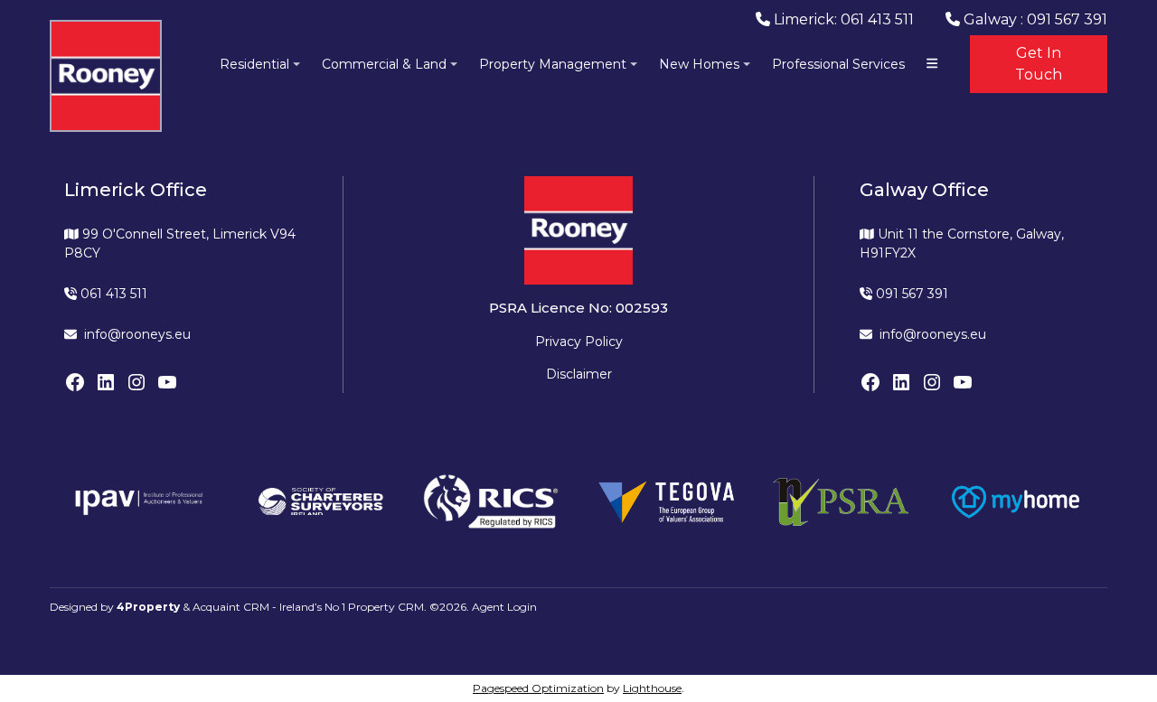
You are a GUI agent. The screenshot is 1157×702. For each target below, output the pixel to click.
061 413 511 (112, 293)
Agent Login (504, 606)
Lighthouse (652, 688)
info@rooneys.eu (137, 334)
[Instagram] (136, 382)
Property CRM (386, 606)
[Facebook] (75, 382)
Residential (254, 64)
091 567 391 (910, 293)
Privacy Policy (579, 341)
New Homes (699, 64)
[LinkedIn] (106, 382)
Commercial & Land (384, 64)
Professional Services (838, 64)
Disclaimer (579, 374)
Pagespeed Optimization (538, 688)
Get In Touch (1038, 63)
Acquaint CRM (231, 606)
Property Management (552, 64)
